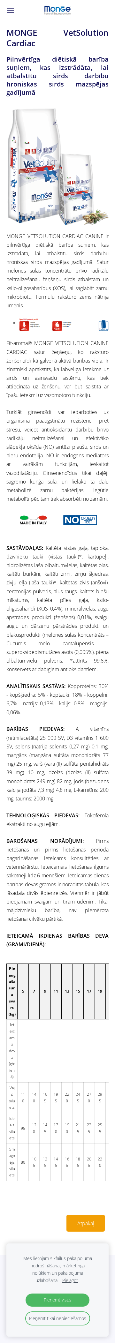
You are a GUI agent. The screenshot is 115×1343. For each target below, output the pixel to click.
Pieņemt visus (58, 1300)
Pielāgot (70, 1280)
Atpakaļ (85, 1223)
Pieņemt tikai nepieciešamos (57, 1318)
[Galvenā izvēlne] (10, 10)
